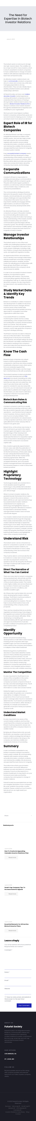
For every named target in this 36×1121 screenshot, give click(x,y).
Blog (27, 1112)
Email (6, 980)
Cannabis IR (17, 1110)
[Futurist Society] (18, 3)
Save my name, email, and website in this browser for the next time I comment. (17, 999)
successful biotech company (16, 153)
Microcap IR (16, 1106)
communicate (13, 81)
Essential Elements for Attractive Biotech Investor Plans (16, 925)
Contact (18, 1114)
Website (7, 989)
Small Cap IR (26, 1106)
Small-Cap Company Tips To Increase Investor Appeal (14, 888)
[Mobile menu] (33, 3)
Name (7, 972)
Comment (8, 950)
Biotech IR (12, 1108)
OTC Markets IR (21, 1108)
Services (8, 1106)
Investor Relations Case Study (15, 1112)
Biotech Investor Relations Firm (20, 104)
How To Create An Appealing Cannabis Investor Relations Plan (16, 852)
